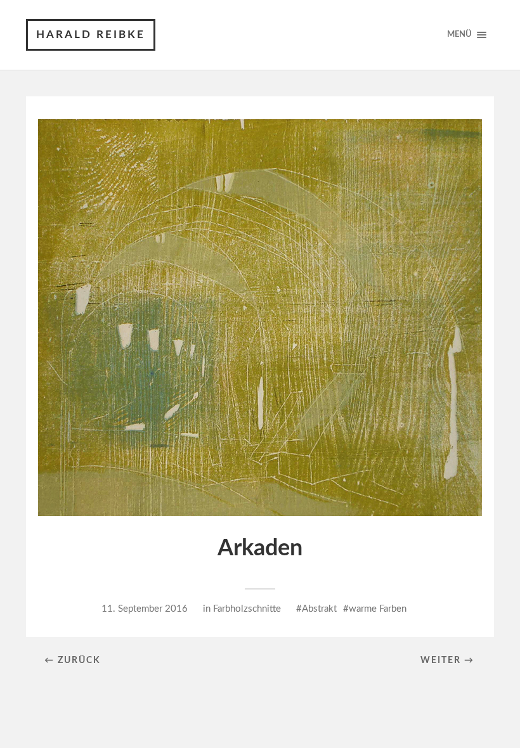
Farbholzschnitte (247, 609)
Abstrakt (319, 609)
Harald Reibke (90, 34)
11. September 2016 (144, 609)
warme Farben (377, 609)
